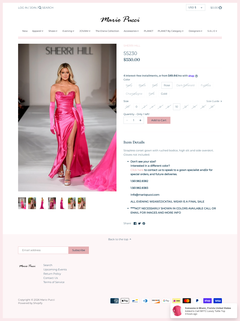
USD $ (192, 7)
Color (127, 79)
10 (176, 106)
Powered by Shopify (30, 303)
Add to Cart (158, 120)
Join (33, 7)
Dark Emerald (185, 85)
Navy (129, 85)
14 (194, 106)
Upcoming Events (55, 269)
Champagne (134, 93)
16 (203, 106)
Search (47, 265)
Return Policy (52, 273)
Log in (23, 7)
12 (185, 106)
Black (142, 85)
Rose (167, 85)
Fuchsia (206, 85)
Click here (137, 170)
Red (154, 85)
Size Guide (213, 101)
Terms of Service (53, 282)
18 (212, 106)
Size (126, 101)
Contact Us (50, 278)
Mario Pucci (47, 299)
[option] (22, 203)
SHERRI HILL (132, 45)
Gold (164, 93)
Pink (152, 93)
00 (127, 106)
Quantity (134, 114)
